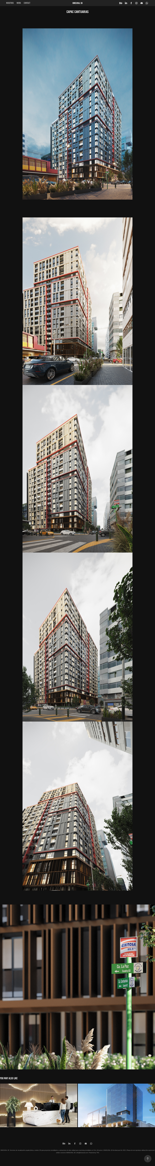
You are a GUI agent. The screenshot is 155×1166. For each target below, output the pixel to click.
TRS (97, 1152)
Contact (27, 3)
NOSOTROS (10, 3)
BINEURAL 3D (78, 3)
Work (19, 3)
